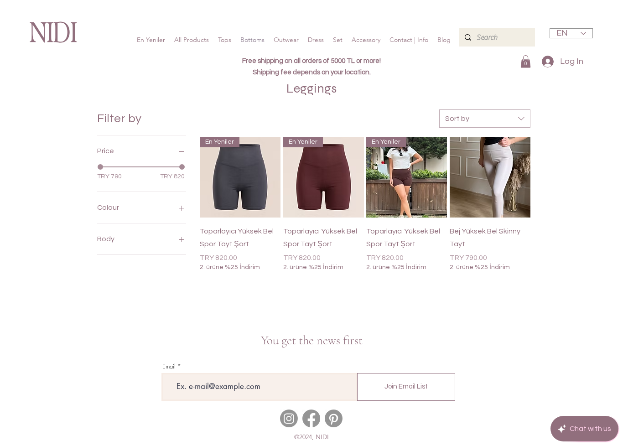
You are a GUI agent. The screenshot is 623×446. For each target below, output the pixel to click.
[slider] (100, 166)
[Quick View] (490, 177)
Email (169, 366)
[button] (525, 61)
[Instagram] (289, 418)
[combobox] (484, 118)
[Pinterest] (334, 418)
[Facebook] (311, 418)
